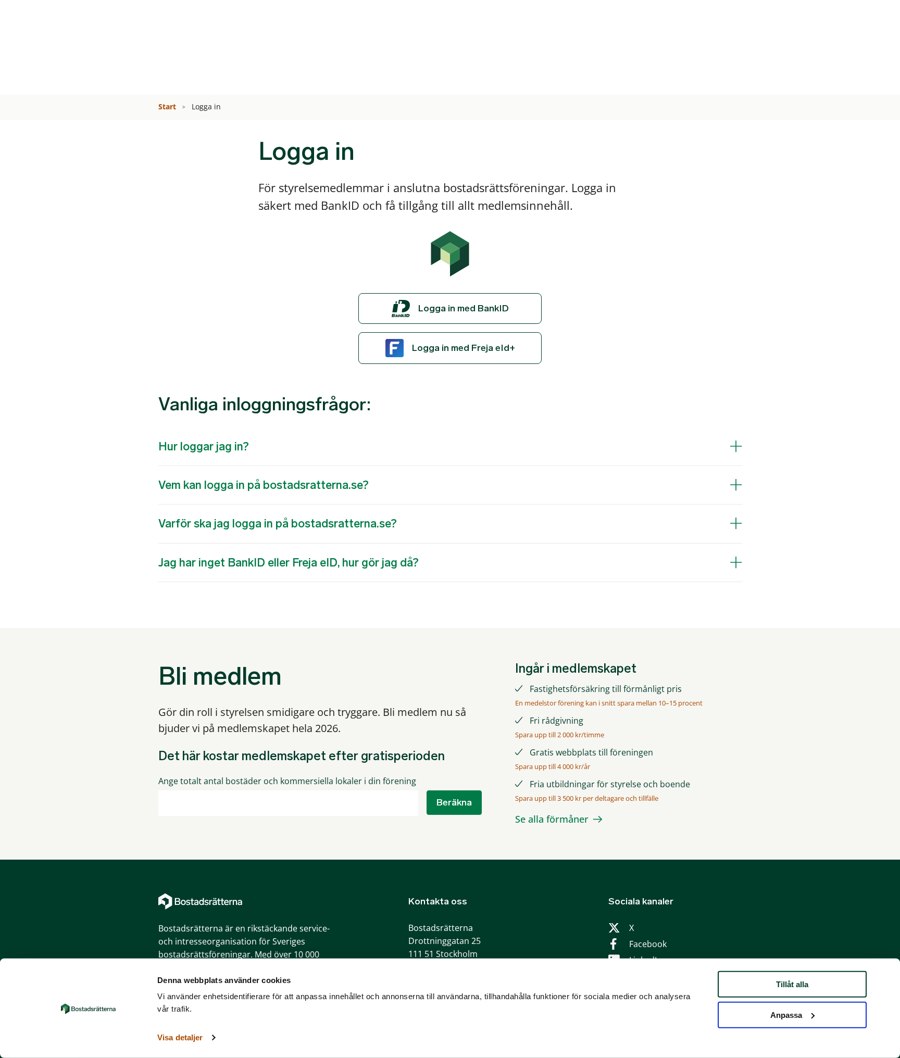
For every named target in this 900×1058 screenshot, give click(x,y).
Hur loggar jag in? (203, 446)
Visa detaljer (180, 1037)
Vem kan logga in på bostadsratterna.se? (263, 485)
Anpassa (786, 1015)
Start (168, 106)
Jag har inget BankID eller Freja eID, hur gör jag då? (288, 563)
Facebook (648, 944)
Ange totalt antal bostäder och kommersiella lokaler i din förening (287, 781)
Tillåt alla (792, 984)
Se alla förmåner (552, 819)
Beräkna (454, 802)
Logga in (207, 106)
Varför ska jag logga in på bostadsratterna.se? (277, 524)
